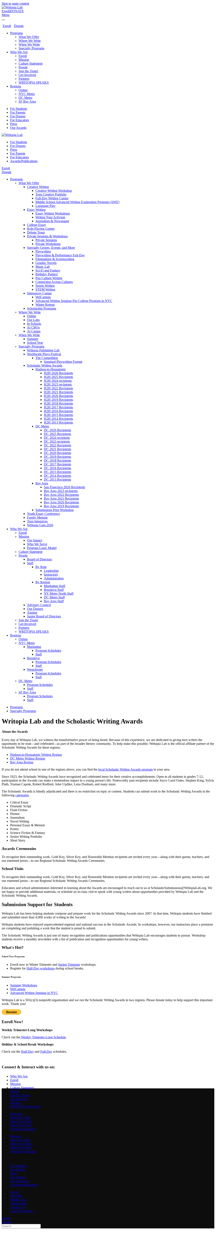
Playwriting (43, 251)
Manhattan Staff (54, 586)
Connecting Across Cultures (54, 282)
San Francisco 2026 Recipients (64, 487)
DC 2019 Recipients (57, 456)
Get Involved (27, 75)
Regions (15, 86)
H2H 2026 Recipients (58, 373)
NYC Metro (27, 94)
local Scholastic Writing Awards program (125, 769)
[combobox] (21, 1226)
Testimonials (18, 1203)
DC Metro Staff (54, 597)
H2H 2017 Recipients (58, 407)
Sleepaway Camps (39, 293)
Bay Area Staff (54, 601)
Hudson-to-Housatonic (50, 369)
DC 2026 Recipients (57, 430)
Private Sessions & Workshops (47, 236)
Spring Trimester (69, 964)
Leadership (51, 570)
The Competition (46, 358)
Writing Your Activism (50, 217)
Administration (54, 578)
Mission (24, 59)
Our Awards (18, 127)
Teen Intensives (37, 521)
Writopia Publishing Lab (43, 350)
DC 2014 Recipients (57, 475)
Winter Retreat (45, 304)
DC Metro (25, 97)
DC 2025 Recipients (57, 434)
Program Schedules (48, 650)
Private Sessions (46, 240)
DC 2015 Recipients (57, 472)
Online (23, 90)
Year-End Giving (21, 1211)
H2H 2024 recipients (58, 380)
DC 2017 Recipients (57, 464)
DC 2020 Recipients (57, 453)
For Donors (18, 116)
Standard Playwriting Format (63, 361)
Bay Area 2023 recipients (61, 491)
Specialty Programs (31, 48)
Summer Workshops (23, 985)
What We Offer (29, 37)
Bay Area (41, 483)
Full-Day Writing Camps (51, 198)
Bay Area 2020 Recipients (61, 502)
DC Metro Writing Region (27, 758)
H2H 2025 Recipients (58, 377)
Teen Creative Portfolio (50, 194)
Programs (16, 33)
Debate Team (36, 232)
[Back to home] (12, 7)
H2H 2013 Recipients (58, 422)
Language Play (45, 206)
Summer (32, 339)
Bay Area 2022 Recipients (61, 494)
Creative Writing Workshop (53, 190)
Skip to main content (15, 3)
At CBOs (33, 327)
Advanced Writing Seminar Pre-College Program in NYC (73, 301)
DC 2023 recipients (57, 441)
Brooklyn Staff (54, 589)
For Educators (19, 120)
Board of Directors (39, 559)
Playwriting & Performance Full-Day (60, 255)
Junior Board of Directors (44, 616)
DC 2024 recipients (57, 437)
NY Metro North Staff (58, 593)
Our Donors (35, 609)
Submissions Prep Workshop (54, 510)
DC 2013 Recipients (57, 479)
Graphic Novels (46, 263)
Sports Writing (45, 285)
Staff (30, 563)
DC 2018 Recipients (57, 460)
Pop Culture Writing (48, 278)
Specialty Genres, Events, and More (51, 247)
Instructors (51, 574)
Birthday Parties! (46, 274)
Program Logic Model (42, 548)
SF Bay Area (27, 101)
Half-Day (27, 1051)
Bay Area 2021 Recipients (61, 498)
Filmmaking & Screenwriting (54, 259)
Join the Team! (28, 71)
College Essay (36, 225)
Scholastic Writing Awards (44, 365)
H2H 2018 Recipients (58, 403)
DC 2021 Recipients (57, 449)
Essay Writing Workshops (52, 213)
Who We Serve (37, 544)
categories (22, 795)
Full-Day (46, 1051)
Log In (14, 1192)
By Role (41, 567)
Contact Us (17, 1207)
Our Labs (33, 320)
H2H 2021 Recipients (58, 392)
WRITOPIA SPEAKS (34, 82)
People (23, 67)
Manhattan (34, 647)
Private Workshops (48, 244)
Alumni (32, 612)
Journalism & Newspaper (52, 221)
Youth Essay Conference (43, 513)
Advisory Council (39, 605)
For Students (18, 108)
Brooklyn (33, 658)
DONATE (17, 11)
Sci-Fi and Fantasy (47, 270)
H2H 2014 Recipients (58, 418)
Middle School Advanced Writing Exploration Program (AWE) (77, 202)
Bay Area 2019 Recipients (61, 506)
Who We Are (19, 52)
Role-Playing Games (41, 228)
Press (13, 124)
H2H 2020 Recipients (58, 396)
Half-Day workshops (41, 968)
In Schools (34, 323)
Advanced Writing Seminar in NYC (34, 993)
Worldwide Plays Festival (44, 354)
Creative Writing (38, 187)
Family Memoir (37, 517)
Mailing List (18, 1199)
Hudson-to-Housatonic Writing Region (36, 754)
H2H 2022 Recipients (58, 388)
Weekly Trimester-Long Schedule (43, 1037)
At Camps (33, 331)
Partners (24, 78)
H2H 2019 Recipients (58, 399)
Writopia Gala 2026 (40, 525)
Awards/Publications (24, 161)
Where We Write (30, 40)
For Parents (17, 112)
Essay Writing (36, 209)
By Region (42, 582)
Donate (19, 26)
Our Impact (34, 540)
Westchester (35, 669)
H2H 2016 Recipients (58, 411)
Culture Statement (30, 63)
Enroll (6, 11)
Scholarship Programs (41, 308)
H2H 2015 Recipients (58, 415)
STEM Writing (45, 289)
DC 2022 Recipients (57, 445)
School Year (35, 342)
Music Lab (42, 266)
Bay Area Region (21, 762)
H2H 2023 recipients (58, 384)
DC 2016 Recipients (57, 468)
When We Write (29, 44)
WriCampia (43, 297)
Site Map (16, 1196)
